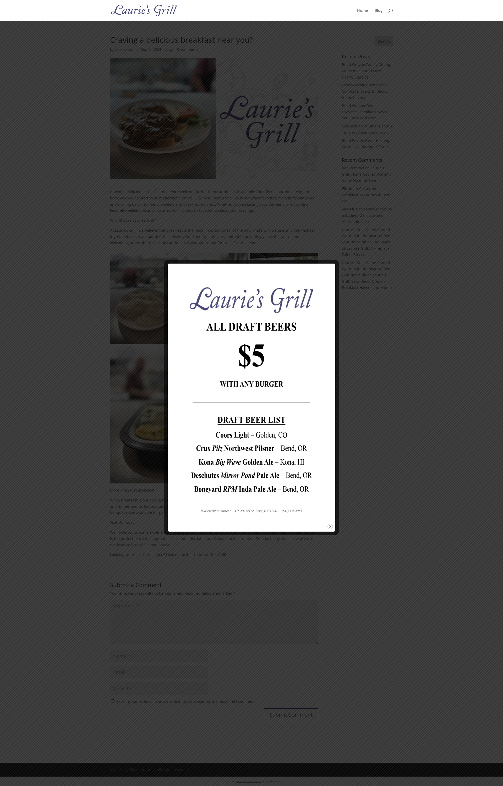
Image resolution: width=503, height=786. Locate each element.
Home (362, 11)
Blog (378, 11)
